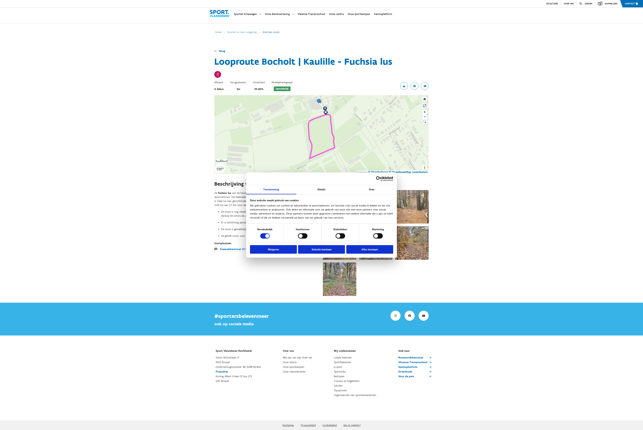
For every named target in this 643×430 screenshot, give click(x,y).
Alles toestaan (369, 249)
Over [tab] (372, 189)
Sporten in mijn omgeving (242, 32)
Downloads (405, 371)
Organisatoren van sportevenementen (355, 395)
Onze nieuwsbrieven (294, 371)
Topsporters (340, 390)
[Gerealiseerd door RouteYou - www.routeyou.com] (220, 171)
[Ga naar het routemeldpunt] (425, 86)
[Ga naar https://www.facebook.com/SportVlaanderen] (410, 316)
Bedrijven (339, 376)
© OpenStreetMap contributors (408, 172)
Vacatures (552, 3)
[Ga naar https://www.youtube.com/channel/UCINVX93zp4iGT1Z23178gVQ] (424, 316)
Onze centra (290, 362)
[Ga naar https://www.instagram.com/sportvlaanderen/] (395, 316)
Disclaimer (288, 425)
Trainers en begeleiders (347, 381)
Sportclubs (340, 371)
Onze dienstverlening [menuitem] (277, 14)
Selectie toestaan (322, 249)
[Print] (414, 86)
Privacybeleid (308, 425)
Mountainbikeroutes (410, 357)
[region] (321, 134)
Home (218, 32)
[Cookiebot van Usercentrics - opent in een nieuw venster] (378, 178)
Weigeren (273, 249)
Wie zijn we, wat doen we (297, 357)
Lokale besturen (343, 357)
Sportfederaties (342, 362)
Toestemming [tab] (271, 189)
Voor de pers (406, 376)
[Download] (404, 86)
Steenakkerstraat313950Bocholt (241, 249)
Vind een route (271, 32)
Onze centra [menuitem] (336, 14)
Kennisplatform (407, 366)
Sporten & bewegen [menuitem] (245, 14)
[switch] (302, 236)
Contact (630, 3)
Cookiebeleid (330, 425)
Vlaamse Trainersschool (412, 362)
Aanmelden (611, 3)
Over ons (569, 3)
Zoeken (588, 3)
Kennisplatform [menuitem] (383, 14)
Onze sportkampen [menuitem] (359, 14)
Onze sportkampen (293, 366)
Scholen (338, 385)
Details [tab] (321, 189)
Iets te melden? (352, 425)
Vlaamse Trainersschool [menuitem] (311, 14)
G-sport (338, 366)
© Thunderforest (378, 172)
